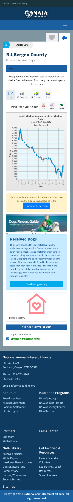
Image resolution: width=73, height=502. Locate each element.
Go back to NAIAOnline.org (15, 3)
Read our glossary (36, 284)
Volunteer (45, 462)
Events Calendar (48, 458)
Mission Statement (14, 402)
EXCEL (61, 108)
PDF (43, 108)
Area (48, 97)
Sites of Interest (48, 475)
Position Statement (14, 407)
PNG (52, 108)
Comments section (37, 206)
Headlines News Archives (17, 462)
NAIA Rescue (46, 411)
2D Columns (22, 97)
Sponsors (8, 436)
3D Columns (36, 97)
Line (10, 97)
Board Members (12, 398)
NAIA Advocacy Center (52, 407)
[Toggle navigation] (65, 25)
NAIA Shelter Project (51, 402)
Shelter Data (22, 44)
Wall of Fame (10, 441)
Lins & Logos (10, 411)
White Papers (10, 458)
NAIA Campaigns (49, 398)
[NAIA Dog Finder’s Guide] (36, 223)
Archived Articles (13, 453)
